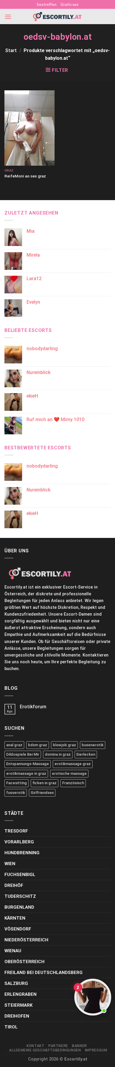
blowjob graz (64, 745)
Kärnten (14, 918)
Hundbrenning (22, 852)
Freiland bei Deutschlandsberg (43, 972)
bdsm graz (37, 745)
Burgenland (19, 907)
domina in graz (58, 754)
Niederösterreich (26, 940)
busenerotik (93, 745)
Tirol (11, 1027)
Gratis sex (69, 4)
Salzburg (16, 983)
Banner (79, 1046)
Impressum (96, 1050)
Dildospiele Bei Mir (22, 754)
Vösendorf (17, 929)
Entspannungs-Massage (27, 764)
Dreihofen (16, 1016)
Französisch (73, 783)
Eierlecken (85, 754)
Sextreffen (46, 4)
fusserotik (15, 792)
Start (11, 50)
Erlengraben (20, 994)
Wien (9, 863)
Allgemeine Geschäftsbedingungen (45, 1050)
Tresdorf (16, 831)
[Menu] (8, 16)
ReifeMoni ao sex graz (25, 176)
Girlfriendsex (42, 792)
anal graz (14, 745)
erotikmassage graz (73, 764)
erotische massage (69, 773)
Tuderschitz (20, 896)
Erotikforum (33, 706)
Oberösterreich (24, 961)
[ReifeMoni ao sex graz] (29, 128)
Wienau (12, 950)
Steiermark (18, 1005)
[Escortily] (57, 16)
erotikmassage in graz (26, 773)
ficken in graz (44, 783)
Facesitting (16, 783)
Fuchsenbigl (19, 874)
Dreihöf (13, 885)
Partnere (58, 1046)
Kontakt (35, 1046)
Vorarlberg (19, 842)
